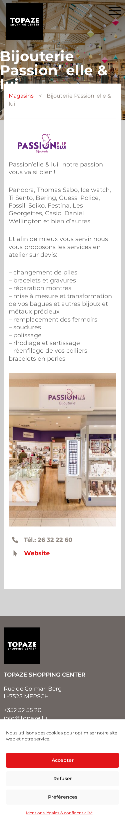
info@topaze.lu (25, 718)
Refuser (62, 779)
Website (37, 553)
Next (108, 449)
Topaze (24, 21)
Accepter (63, 760)
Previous (17, 449)
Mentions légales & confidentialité (59, 812)
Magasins (21, 96)
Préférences (62, 797)
